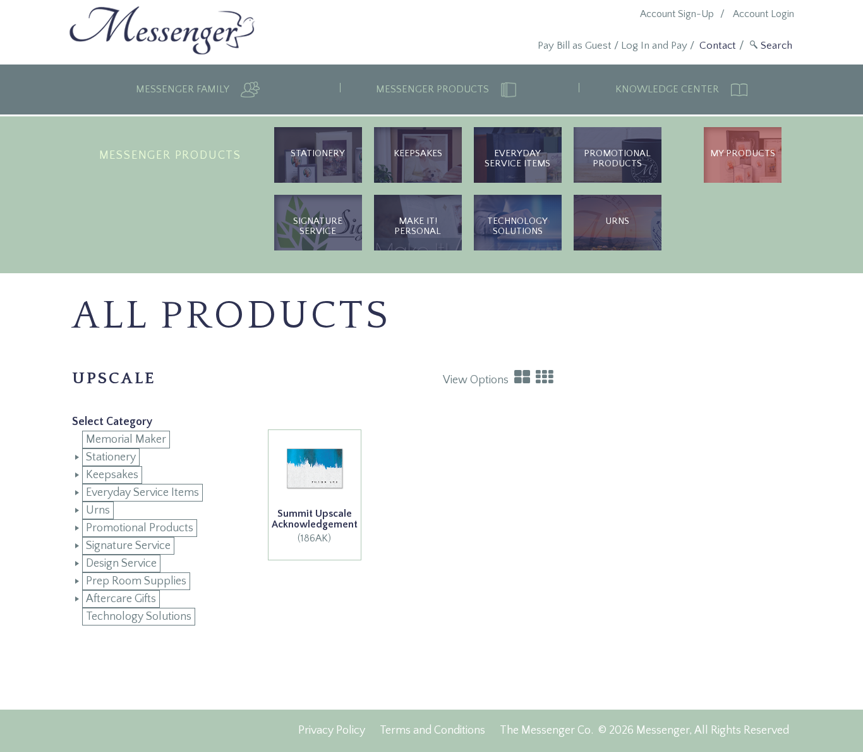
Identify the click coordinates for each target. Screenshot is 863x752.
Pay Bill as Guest (575, 45)
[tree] (154, 528)
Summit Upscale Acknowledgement (315, 519)
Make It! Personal (417, 226)
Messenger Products (434, 89)
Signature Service (317, 226)
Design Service (121, 563)
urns (617, 221)
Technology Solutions (517, 226)
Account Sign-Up (677, 14)
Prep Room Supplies (136, 581)
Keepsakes (418, 153)
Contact (717, 45)
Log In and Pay (654, 45)
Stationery (318, 153)
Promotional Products (617, 158)
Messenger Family (183, 89)
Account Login (763, 14)
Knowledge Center (668, 89)
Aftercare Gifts (121, 599)
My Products (742, 153)
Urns (98, 510)
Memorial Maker (126, 439)
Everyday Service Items (517, 158)
